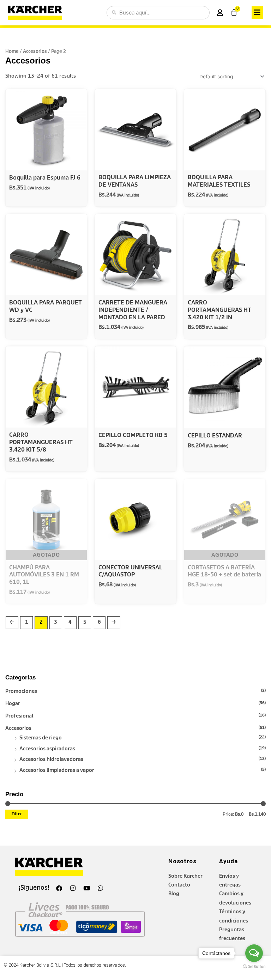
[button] (257, 12)
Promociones (21, 691)
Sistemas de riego (40, 738)
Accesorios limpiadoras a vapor (56, 770)
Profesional (19, 716)
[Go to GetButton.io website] (254, 966)
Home (12, 51)
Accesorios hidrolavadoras (51, 759)
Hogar (12, 703)
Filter (17, 814)
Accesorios (18, 728)
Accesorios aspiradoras (47, 748)
